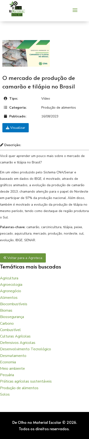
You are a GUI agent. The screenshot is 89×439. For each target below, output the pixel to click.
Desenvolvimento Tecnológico (25, 349)
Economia (8, 362)
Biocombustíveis (13, 304)
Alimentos (9, 297)
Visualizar (17, 127)
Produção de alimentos (58, 107)
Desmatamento (13, 355)
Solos (5, 394)
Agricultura (9, 278)
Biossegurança (12, 316)
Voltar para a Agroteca (24, 258)
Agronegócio (10, 291)
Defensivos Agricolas (17, 342)
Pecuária (7, 375)
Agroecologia (11, 284)
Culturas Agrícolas (15, 336)
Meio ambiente (12, 368)
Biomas (6, 310)
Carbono (7, 323)
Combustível (10, 330)
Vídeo (45, 98)
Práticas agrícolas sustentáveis (26, 381)
